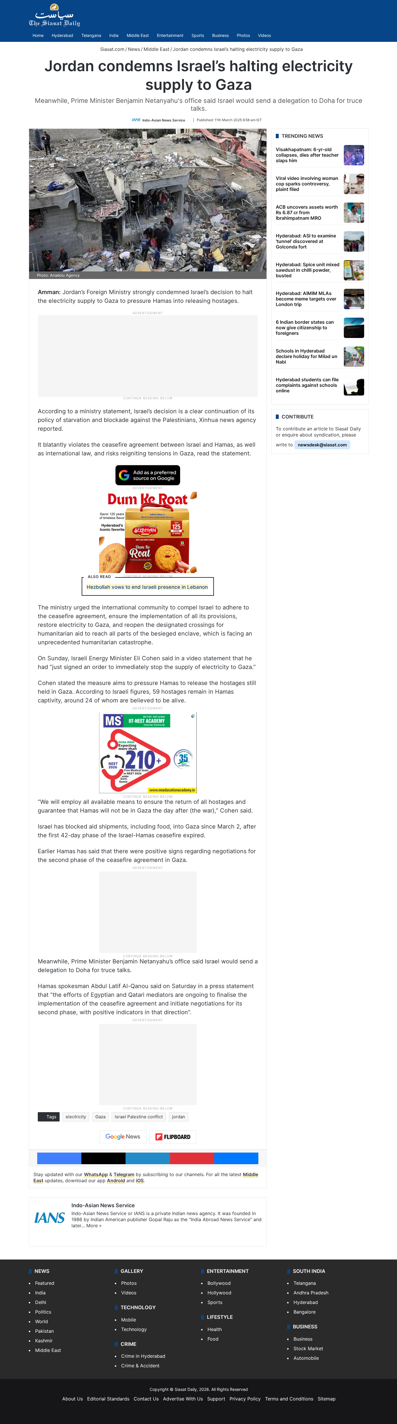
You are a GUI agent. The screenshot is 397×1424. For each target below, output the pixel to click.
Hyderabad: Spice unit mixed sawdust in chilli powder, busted (307, 270)
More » (94, 1225)
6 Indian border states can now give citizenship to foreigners (305, 327)
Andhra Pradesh (311, 1293)
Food (213, 1339)
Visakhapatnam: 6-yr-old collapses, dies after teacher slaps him (307, 154)
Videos (264, 35)
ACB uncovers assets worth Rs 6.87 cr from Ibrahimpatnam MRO (307, 212)
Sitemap (327, 1399)
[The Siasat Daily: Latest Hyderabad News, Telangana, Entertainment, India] (54, 15)
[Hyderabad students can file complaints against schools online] (354, 385)
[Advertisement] (148, 355)
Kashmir (44, 1341)
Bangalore (305, 1312)
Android (116, 1180)
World (41, 1321)
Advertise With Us (183, 1399)
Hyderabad (62, 35)
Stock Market (308, 1348)
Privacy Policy (245, 1399)
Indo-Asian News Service (163, 120)
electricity (76, 1116)
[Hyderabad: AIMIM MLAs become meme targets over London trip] (354, 299)
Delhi (40, 1302)
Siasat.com (111, 49)
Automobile (306, 1358)
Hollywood (219, 1293)
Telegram (124, 1174)
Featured (44, 1283)
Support (216, 1399)
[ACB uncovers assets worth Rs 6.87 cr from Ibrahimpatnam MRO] (354, 213)
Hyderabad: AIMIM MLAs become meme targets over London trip (306, 298)
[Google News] (122, 1136)
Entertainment (170, 35)
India (114, 35)
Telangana (91, 35)
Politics (43, 1312)
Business (220, 35)
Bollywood (219, 1283)
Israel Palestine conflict (139, 1116)
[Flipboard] (172, 1137)
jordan (178, 1116)
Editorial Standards (108, 1399)
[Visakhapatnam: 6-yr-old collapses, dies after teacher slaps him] (354, 155)
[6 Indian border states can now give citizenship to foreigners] (354, 328)
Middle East (138, 35)
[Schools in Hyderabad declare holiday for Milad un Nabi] (354, 356)
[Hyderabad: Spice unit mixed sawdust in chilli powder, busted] (354, 270)
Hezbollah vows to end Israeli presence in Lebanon (147, 587)
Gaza (100, 1116)
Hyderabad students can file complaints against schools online (307, 385)
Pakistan (44, 1331)
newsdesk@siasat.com (322, 445)
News (134, 49)
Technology (134, 1329)
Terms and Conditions (289, 1399)
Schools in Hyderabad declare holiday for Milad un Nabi (306, 356)
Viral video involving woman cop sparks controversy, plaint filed (307, 183)
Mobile (128, 1320)
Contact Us (146, 1399)
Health (215, 1329)
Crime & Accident (140, 1365)
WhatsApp (96, 1174)
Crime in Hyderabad (143, 1356)
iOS (140, 1180)
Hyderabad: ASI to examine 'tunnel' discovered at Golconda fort (306, 241)
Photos (243, 35)
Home (38, 35)
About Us (72, 1399)
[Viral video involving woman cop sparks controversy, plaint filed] (354, 184)
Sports (198, 35)
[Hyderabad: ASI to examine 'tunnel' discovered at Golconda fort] (354, 241)
